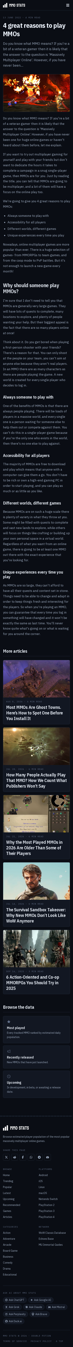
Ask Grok (14, 1307)
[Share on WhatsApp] (31, 1157)
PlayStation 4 (46, 1217)
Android (43, 1175)
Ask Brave (41, 1314)
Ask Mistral (58, 1307)
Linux (42, 1187)
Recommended (11, 1205)
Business (8, 1256)
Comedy (8, 1262)
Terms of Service (15, 1341)
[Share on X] (6, 1157)
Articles (7, 1217)
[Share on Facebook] (22, 1157)
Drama (7, 1268)
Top (61, 1341)
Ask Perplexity (17, 1314)
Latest (7, 1193)
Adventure (9, 1238)
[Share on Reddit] (14, 1157)
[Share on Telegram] (39, 1157)
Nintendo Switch (48, 1199)
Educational (10, 1274)
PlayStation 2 (46, 1205)
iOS (41, 1181)
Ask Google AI (42, 1300)
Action (6, 1232)
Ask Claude (35, 1307)
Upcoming (9, 1199)
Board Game (10, 1250)
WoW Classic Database (52, 1232)
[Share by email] (47, 1157)
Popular (7, 1187)
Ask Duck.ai (15, 1321)
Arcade (7, 1244)
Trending (8, 1181)
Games (7, 1211)
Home (6, 1175)
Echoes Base (46, 1238)
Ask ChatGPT (16, 1300)
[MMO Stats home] (12, 5)
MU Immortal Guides (51, 1244)
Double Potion (41, 1335)
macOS (43, 1193)
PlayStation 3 (46, 1211)
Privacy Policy (41, 1341)
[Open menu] (68, 5)
